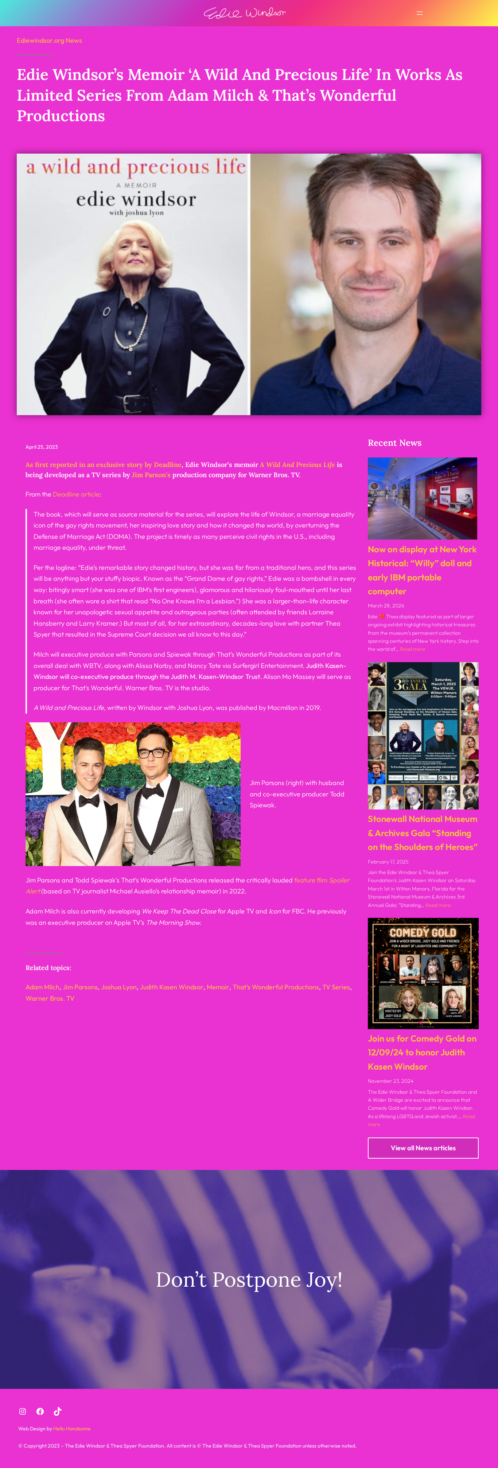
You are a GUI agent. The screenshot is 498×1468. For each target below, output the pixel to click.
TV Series (336, 987)
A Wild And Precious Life (297, 464)
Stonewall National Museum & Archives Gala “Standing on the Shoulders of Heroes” (423, 832)
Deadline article (76, 494)
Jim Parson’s (151, 475)
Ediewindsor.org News (49, 40)
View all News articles (423, 1148)
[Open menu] (419, 13)
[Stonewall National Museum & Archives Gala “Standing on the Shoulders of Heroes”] (423, 736)
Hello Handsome (71, 1428)
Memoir (218, 987)
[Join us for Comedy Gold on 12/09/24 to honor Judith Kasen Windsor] (423, 973)
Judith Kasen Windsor (171, 987)
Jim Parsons (80, 987)
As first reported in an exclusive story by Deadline (104, 464)
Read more (412, 649)
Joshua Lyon (119, 987)
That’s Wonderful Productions (276, 987)
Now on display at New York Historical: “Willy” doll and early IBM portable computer (422, 570)
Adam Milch (42, 987)
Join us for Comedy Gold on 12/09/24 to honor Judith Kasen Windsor (422, 1052)
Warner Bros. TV (50, 998)
